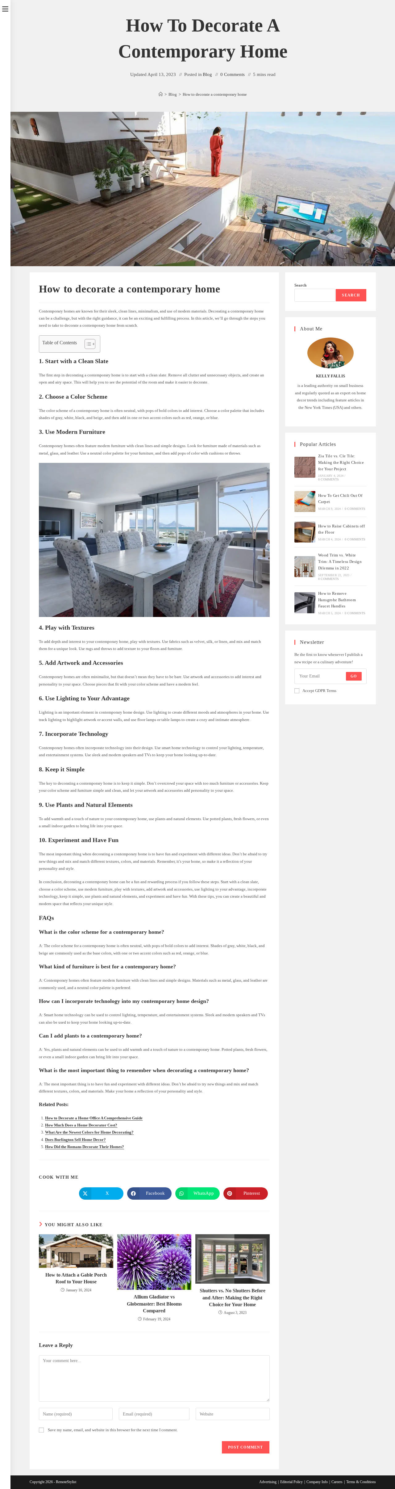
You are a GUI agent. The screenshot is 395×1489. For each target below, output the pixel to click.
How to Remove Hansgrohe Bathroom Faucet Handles (337, 600)
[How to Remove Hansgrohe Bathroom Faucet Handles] (304, 602)
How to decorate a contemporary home (215, 94)
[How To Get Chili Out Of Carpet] (304, 501)
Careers (337, 1482)
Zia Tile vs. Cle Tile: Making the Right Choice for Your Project (341, 462)
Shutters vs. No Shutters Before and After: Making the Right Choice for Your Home (232, 1297)
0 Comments (232, 74)
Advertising (267, 1482)
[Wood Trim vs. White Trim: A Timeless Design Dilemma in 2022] (304, 566)
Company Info (317, 1482)
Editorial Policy (291, 1482)
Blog (207, 74)
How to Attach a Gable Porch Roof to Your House (76, 1278)
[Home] (161, 94)
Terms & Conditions (361, 1482)
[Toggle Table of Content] (87, 344)
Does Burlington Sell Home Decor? (75, 1139)
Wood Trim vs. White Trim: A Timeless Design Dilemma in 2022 (340, 561)
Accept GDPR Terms (319, 690)
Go (354, 676)
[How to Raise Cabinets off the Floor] (304, 532)
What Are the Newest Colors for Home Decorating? (89, 1132)
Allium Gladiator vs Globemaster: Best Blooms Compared (154, 1303)
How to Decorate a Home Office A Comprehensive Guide (94, 1118)
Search (300, 285)
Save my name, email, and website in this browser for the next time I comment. (113, 1430)
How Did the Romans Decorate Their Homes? (84, 1146)
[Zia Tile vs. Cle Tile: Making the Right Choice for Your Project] (304, 467)
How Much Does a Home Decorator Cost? (81, 1125)
